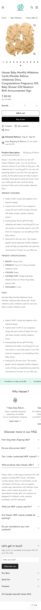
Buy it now (20, 119)
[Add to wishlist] (34, 25)
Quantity (5, 105)
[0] (36, 7)
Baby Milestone (16, 18)
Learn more (14, 421)
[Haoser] (20, 7)
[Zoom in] (34, 53)
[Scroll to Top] (37, 598)
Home (4, 18)
